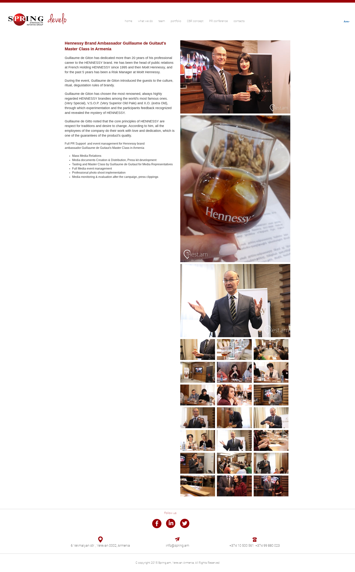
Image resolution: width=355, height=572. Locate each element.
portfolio (176, 21)
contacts (239, 21)
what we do (145, 21)
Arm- (347, 21)
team (161, 21)
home (128, 21)
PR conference (218, 21)
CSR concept (195, 21)
